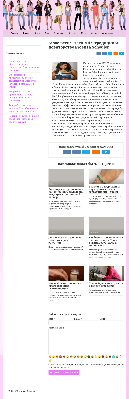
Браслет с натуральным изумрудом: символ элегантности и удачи (104, 189)
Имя (52, 319)
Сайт (102, 319)
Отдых (94, 33)
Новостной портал (23, 15)
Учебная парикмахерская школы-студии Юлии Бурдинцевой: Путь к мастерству (106, 241)
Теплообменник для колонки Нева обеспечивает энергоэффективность (24, 108)
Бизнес (26, 33)
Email (78, 319)
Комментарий (56, 327)
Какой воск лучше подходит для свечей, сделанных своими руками (24, 119)
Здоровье (58, 33)
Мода (83, 33)
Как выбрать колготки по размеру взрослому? (106, 284)
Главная (14, 33)
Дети (37, 33)
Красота (72, 33)
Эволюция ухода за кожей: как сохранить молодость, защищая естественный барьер (66, 193)
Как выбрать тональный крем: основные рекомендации (65, 286)
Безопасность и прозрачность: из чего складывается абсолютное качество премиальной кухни (23, 81)
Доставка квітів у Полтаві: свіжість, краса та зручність (66, 240)
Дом (47, 33)
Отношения (107, 33)
